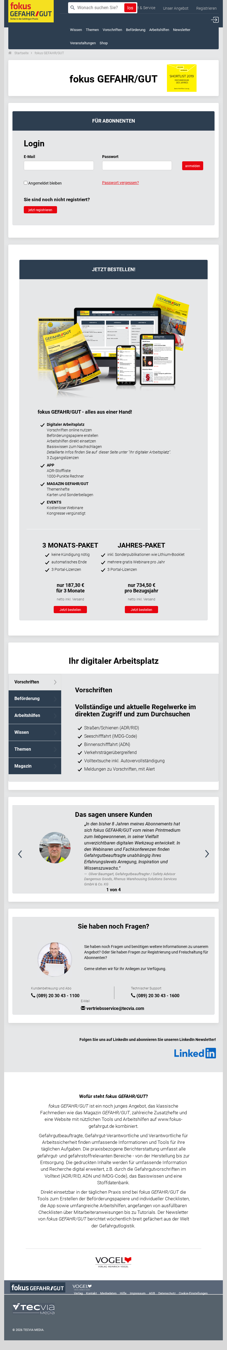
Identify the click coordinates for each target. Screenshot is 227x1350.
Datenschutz (167, 1293)
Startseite (21, 53)
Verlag (78, 1293)
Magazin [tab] (23, 766)
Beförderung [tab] (27, 698)
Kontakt (91, 1293)
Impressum (138, 1293)
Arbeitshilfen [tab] (27, 715)
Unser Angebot (176, 8)
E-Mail (29, 156)
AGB (152, 1293)
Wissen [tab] (21, 732)
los (130, 8)
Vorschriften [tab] (26, 682)
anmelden (192, 166)
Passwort (110, 156)
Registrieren (206, 8)
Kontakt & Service (140, 8)
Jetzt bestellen (70, 610)
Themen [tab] (22, 749)
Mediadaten (108, 1293)
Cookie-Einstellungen (193, 1293)
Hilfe (123, 1293)
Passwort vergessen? (120, 182)
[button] (28, 857)
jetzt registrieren (40, 210)
